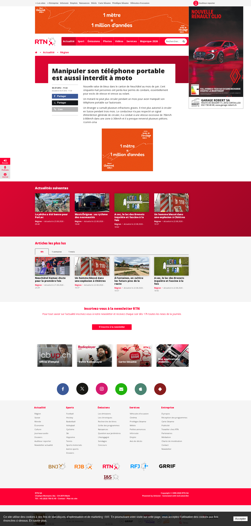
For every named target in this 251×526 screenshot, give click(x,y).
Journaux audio (41, 433)
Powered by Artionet (151, 496)
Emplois (74, 3)
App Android (160, 389)
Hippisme (70, 437)
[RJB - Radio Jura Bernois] (83, 466)
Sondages (102, 441)
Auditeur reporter (42, 441)
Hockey (69, 417)
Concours (102, 445)
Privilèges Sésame (120, 3)
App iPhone (141, 389)
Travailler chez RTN (170, 429)
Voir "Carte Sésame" (132, 355)
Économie (39, 425)
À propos (166, 414)
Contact (165, 445)
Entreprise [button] (53, 3)
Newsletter (166, 449)
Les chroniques (105, 417)
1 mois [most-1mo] (71, 251)
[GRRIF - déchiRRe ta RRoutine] (167, 466)
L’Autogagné (103, 437)
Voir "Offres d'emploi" (52, 355)
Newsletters (121, 389)
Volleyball (70, 425)
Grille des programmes (108, 425)
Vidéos (119, 41)
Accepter (240, 518)
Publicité (166, 425)
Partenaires (167, 433)
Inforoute (64, 3)
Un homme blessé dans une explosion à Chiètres (169, 216)
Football (70, 414)
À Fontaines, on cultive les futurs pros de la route (128, 280)
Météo (133, 425)
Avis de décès (136, 441)
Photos (107, 41)
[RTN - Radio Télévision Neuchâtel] (111, 466)
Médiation (166, 437)
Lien (60, 109)
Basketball (70, 421)
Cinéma (133, 417)
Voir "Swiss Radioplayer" (92, 355)
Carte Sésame (104, 3)
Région (64, 52)
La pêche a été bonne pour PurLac (51, 216)
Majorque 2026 (149, 41)
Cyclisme (70, 429)
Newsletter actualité (43, 445)
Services (132, 41)
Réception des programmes (174, 417)
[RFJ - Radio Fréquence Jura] (139, 466)
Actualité (68, 41)
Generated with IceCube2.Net (175, 496)
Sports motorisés (74, 445)
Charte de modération (172, 441)
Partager (61, 96)
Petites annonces (137, 429)
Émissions (94, 41)
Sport (81, 41)
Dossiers (38, 437)
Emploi (133, 437)
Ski (67, 433)
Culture (37, 429)
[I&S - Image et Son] (111, 477)
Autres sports (72, 449)
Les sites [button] (41, 3)
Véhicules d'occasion (139, 3)
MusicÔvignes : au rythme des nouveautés (91, 216)
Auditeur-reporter (207, 3)
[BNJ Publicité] (56, 466)
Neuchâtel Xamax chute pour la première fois (50, 279)
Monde (37, 421)
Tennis (69, 441)
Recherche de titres (107, 421)
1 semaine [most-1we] (57, 251)
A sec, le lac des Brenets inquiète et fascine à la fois (129, 217)
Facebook (63, 389)
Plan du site (72, 498)
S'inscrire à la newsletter (112, 327)
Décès (94, 3)
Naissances (84, 3)
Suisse (37, 417)
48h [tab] (42, 251)
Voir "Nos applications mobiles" (171, 355)
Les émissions (104, 414)
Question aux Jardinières (109, 433)
